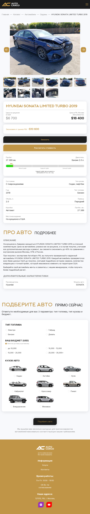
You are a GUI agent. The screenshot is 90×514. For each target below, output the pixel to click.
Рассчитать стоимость (45, 148)
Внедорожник (19, 407)
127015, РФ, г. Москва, (45, 498)
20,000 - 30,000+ (56, 353)
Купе (73, 376)
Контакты (45, 469)
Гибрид (52, 330)
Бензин (11, 334)
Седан (19, 376)
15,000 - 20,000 (14, 353)
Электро (11, 330)
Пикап (73, 391)
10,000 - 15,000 (55, 348)
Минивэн (46, 407)
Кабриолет (19, 391)
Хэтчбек (46, 376)
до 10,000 (12, 348)
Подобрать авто (45, 421)
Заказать (45, 139)
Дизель (52, 334)
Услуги (45, 465)
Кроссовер (46, 391)
